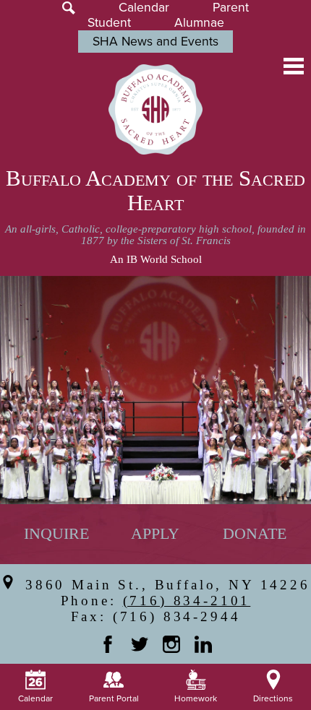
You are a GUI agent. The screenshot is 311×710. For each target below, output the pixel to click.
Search (68, 7)
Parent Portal (114, 698)
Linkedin (203, 644)
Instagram (171, 644)
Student (109, 22)
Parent (231, 7)
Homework (195, 698)
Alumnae (199, 22)
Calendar (144, 7)
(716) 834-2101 (187, 600)
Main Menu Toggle (294, 66)
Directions (273, 698)
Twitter (139, 644)
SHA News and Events (155, 41)
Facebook (107, 644)
